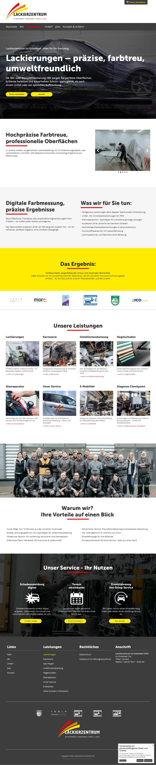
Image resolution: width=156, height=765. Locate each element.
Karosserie (50, 336)
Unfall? (49, 26)
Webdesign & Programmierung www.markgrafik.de (78, 758)
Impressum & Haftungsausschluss (95, 659)
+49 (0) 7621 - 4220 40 (133, 662)
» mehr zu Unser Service (52, 426)
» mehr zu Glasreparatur (15, 424)
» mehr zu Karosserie (51, 374)
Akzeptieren (148, 760)
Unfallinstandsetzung (94, 336)
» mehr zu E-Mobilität (88, 424)
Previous (98, 151)
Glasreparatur (15, 386)
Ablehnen (140, 760)
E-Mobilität (87, 386)
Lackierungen (15, 336)
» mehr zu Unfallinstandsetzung (92, 376)
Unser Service (52, 386)
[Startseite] (26, 11)
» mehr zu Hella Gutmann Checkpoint (131, 426)
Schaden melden (30, 621)
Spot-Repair (48, 663)
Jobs (57, 26)
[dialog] (136, 753)
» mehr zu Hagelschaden (126, 374)
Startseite (11, 26)
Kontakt (10, 672)
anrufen (42, 94)
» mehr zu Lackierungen (15, 374)
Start (9, 654)
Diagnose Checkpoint (131, 386)
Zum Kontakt (120, 621)
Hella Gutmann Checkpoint (55, 691)
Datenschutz (85, 654)
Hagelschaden (126, 336)
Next (147, 151)
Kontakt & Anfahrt (73, 26)
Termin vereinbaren (137, 2)
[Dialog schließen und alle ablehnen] (152, 745)
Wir (22, 26)
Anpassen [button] (123, 760)
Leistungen (33, 26)
